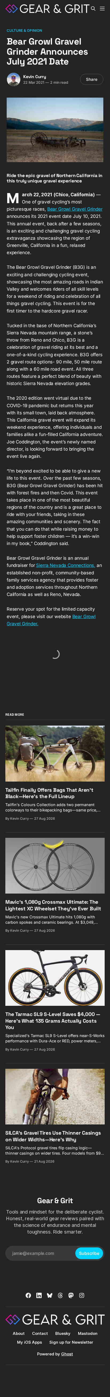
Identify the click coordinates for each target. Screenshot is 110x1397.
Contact (40, 1333)
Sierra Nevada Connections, (65, 565)
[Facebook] (28, 1295)
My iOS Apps (29, 1342)
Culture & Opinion (24, 30)
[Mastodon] (71, 1295)
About (19, 1333)
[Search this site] (93, 8)
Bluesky (62, 1333)
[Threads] (60, 1295)
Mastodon (87, 1333)
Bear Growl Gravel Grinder (75, 209)
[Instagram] (81, 1295)
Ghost (67, 1353)
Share (91, 79)
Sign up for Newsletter (71, 1342)
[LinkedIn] (39, 1295)
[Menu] (102, 8)
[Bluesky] (49, 1295)
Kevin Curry (34, 76)
